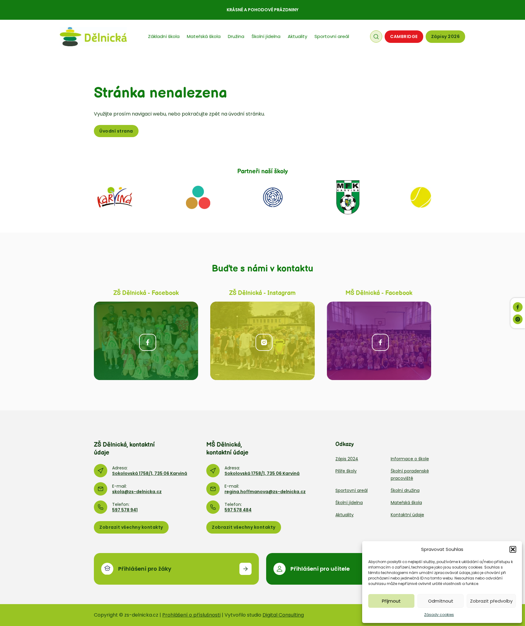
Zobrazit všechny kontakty (131, 527)
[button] (513, 549)
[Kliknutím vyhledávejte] (376, 36)
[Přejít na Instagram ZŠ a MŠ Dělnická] (262, 341)
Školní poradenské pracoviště (410, 474)
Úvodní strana (116, 131)
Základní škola (164, 36)
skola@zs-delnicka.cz (137, 492)
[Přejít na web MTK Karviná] (420, 197)
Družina (236, 36)
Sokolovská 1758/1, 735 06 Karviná (149, 473)
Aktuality (297, 36)
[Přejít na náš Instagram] (518, 319)
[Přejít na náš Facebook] (518, 307)
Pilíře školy (346, 471)
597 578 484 (238, 510)
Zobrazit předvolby (491, 601)
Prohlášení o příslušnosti (191, 614)
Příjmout (391, 601)
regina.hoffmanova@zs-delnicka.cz (265, 492)
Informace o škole (410, 459)
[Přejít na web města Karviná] (114, 197)
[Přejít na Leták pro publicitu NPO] (198, 197)
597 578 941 (125, 510)
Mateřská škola (204, 36)
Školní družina (405, 490)
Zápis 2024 (346, 459)
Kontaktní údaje (407, 515)
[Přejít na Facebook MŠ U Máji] (379, 341)
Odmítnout (440, 601)
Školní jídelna (266, 36)
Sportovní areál (331, 36)
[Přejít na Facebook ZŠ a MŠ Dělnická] (146, 341)
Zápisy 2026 (445, 36)
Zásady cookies (439, 614)
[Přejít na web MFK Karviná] (347, 197)
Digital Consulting (283, 614)
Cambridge (404, 36)
